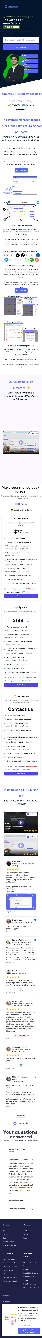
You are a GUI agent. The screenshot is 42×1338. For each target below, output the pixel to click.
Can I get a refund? (16, 1200)
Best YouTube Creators (28, 1267)
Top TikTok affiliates (10, 1267)
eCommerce (7, 1302)
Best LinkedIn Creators (31, 1288)
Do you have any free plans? (17, 1150)
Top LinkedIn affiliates (10, 1281)
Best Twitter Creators (30, 1284)
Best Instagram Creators (28, 1278)
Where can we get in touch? (17, 1209)
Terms (25, 1234)
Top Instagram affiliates (8, 1272)
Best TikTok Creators (30, 1273)
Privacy (25, 1238)
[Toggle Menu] (38, 6)
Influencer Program (9, 1245)
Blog (4, 1238)
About (5, 1231)
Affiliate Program (8, 1242)
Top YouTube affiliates (10, 1263)
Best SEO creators (29, 1262)
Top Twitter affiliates (10, 1277)
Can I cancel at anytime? (18, 1160)
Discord (5, 1234)
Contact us (21, 685)
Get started (21, 47)
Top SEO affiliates (9, 1259)
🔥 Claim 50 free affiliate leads (28, 1331)
